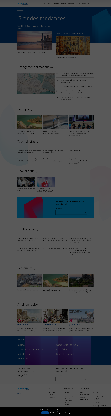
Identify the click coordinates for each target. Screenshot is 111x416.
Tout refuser (54, 412)
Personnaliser (64, 412)
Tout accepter (45, 412)
